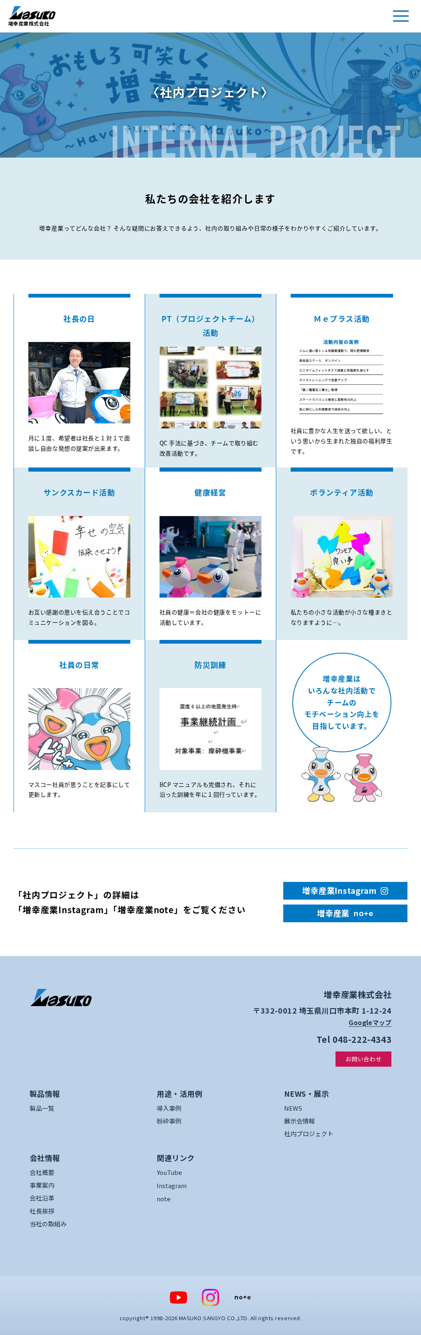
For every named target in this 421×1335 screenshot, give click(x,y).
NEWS (293, 1108)
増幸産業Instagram (339, 890)
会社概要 (42, 1172)
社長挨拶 (42, 1211)
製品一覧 (42, 1108)
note (164, 1198)
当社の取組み (48, 1223)
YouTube (169, 1172)
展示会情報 (299, 1120)
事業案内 (42, 1185)
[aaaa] (61, 997)
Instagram (172, 1185)
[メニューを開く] (401, 16)
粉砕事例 (169, 1120)
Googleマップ (370, 1022)
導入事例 (169, 1108)
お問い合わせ (363, 1059)
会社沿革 (42, 1197)
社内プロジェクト (308, 1133)
